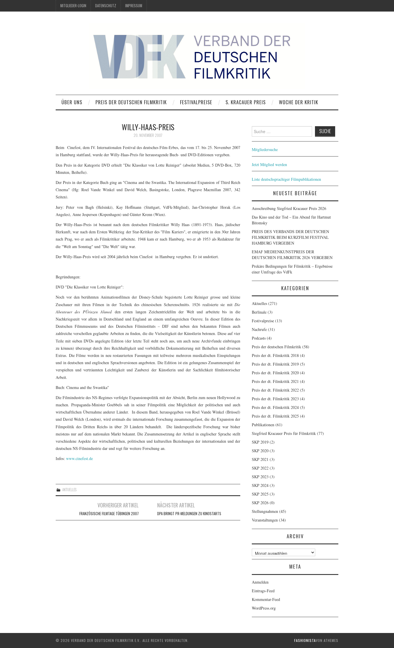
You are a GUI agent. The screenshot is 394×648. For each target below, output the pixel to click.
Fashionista (305, 640)
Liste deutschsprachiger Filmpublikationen (286, 179)
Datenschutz (105, 5)
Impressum (133, 5)
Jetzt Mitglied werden (269, 164)
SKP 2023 (260, 476)
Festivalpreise (196, 102)
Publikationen (263, 424)
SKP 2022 (260, 468)
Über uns (71, 102)
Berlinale (259, 312)
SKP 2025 (260, 494)
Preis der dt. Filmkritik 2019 (275, 364)
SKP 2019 (260, 442)
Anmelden (260, 582)
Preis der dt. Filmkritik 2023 (275, 398)
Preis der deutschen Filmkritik (131, 102)
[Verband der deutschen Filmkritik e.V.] (197, 56)
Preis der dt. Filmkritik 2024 (275, 407)
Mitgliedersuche (265, 149)
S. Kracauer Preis (246, 102)
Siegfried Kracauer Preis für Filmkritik (284, 433)
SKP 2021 (260, 459)
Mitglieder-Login (73, 5)
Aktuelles (69, 489)
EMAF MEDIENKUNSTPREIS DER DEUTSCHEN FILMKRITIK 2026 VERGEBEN (292, 254)
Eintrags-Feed (263, 590)
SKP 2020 (260, 450)
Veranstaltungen (265, 520)
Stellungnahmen (265, 511)
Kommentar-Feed (266, 599)
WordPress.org (264, 608)
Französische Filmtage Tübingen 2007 (109, 513)
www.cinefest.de (79, 458)
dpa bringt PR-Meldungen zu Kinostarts (189, 513)
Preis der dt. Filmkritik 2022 (275, 390)
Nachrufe (259, 329)
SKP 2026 (260, 502)
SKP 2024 (260, 485)
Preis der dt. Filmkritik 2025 (275, 416)
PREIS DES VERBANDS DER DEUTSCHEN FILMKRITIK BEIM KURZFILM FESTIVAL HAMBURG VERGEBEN (290, 237)
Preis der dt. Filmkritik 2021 (275, 381)
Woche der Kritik (298, 102)
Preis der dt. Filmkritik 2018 (275, 355)
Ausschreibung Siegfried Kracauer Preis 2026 (289, 208)
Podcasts (259, 338)
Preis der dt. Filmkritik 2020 (275, 372)
